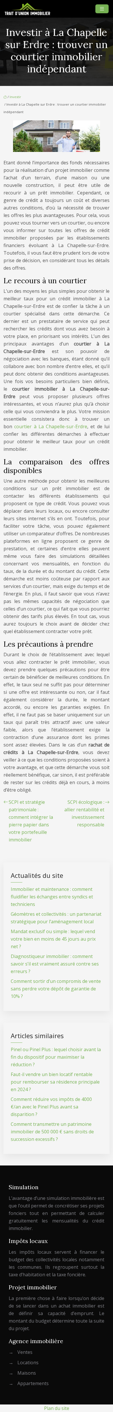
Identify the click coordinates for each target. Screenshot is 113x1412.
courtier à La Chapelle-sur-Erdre (50, 426)
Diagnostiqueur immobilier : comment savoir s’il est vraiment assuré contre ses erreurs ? (55, 964)
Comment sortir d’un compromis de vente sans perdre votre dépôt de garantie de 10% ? (56, 988)
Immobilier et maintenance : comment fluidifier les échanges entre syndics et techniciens (52, 896)
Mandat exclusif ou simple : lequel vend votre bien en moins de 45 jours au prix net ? (53, 939)
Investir (15, 97)
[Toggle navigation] (102, 8)
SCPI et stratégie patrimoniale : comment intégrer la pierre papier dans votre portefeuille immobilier (31, 821)
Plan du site (56, 1408)
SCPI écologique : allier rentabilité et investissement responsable (84, 813)
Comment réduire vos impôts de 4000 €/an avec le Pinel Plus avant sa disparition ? (51, 1106)
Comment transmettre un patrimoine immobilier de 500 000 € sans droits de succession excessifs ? (52, 1131)
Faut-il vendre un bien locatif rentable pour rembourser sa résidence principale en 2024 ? (55, 1082)
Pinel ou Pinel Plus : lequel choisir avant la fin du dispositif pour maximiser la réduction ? (56, 1057)
